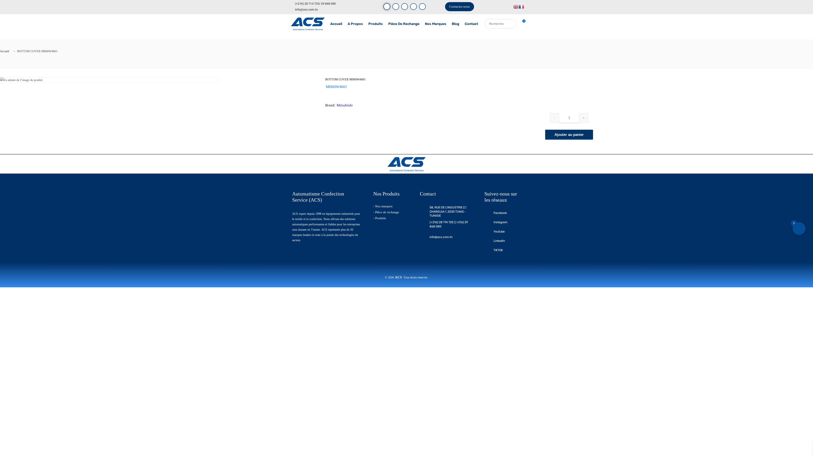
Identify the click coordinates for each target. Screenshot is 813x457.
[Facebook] (386, 6)
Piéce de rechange (403, 24)
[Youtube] (395, 6)
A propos (355, 24)
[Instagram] (404, 6)
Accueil (336, 24)
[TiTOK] (422, 6)
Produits (375, 24)
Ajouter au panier (569, 135)
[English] (516, 6)
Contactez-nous (459, 6)
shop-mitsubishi (344, 92)
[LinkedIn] (413, 6)
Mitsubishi (345, 105)
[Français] (521, 6)
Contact (471, 24)
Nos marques (435, 24)
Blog (455, 24)
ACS (399, 277)
